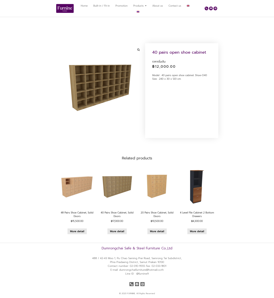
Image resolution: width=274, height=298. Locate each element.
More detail (77, 231)
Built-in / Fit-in (101, 6)
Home (84, 6)
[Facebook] (211, 8)
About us (157, 6)
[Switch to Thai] (138, 11)
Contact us (175, 6)
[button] (138, 49)
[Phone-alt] (206, 8)
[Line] (215, 8)
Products (138, 6)
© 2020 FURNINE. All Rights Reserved (137, 293)
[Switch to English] (59, 21)
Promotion (121, 6)
